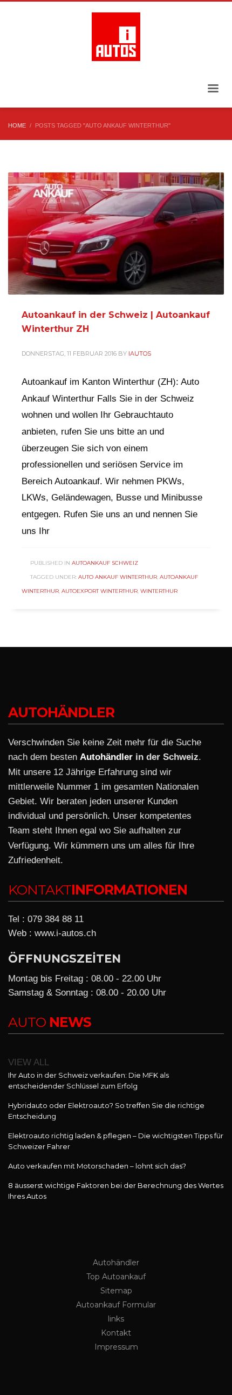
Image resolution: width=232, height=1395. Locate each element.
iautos (139, 353)
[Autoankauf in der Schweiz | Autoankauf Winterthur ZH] (116, 233)
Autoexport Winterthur (100, 591)
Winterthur (159, 591)
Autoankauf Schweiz (105, 562)
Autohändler (106, 757)
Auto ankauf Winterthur (117, 576)
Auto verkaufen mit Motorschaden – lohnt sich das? (97, 1166)
